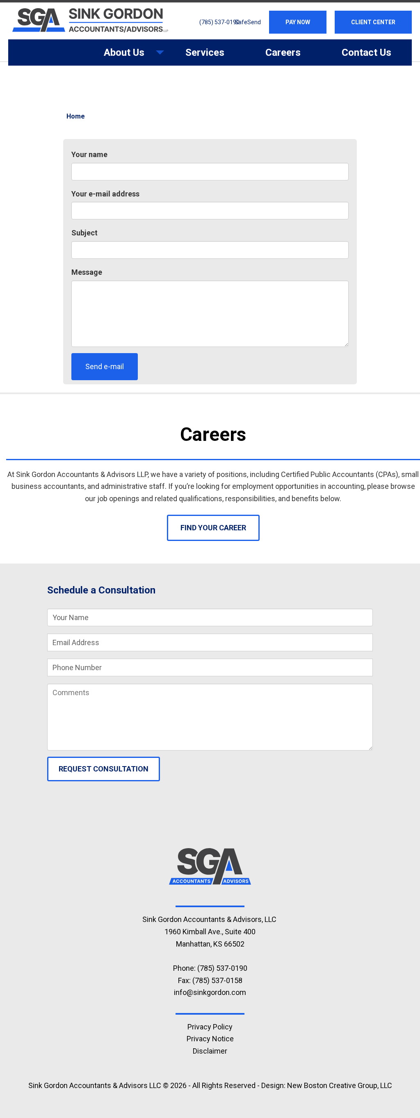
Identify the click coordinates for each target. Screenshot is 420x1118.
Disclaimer (210, 1051)
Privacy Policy (210, 1026)
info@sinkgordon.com (210, 992)
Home (75, 116)
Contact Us (366, 52)
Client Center (373, 22)
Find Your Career (213, 527)
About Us (113, 56)
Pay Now (297, 22)
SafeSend (248, 22)
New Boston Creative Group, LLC (339, 1085)
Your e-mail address (105, 193)
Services (204, 52)
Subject (84, 232)
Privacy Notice (210, 1038)
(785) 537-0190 (219, 22)
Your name (89, 154)
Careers (283, 52)
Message (86, 272)
